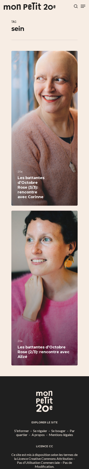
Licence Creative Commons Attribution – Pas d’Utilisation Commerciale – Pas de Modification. (46, 462)
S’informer (21, 431)
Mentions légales (61, 435)
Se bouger (58, 431)
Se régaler (40, 431)
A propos (38, 435)
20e (20, 171)
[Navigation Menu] (83, 6)
